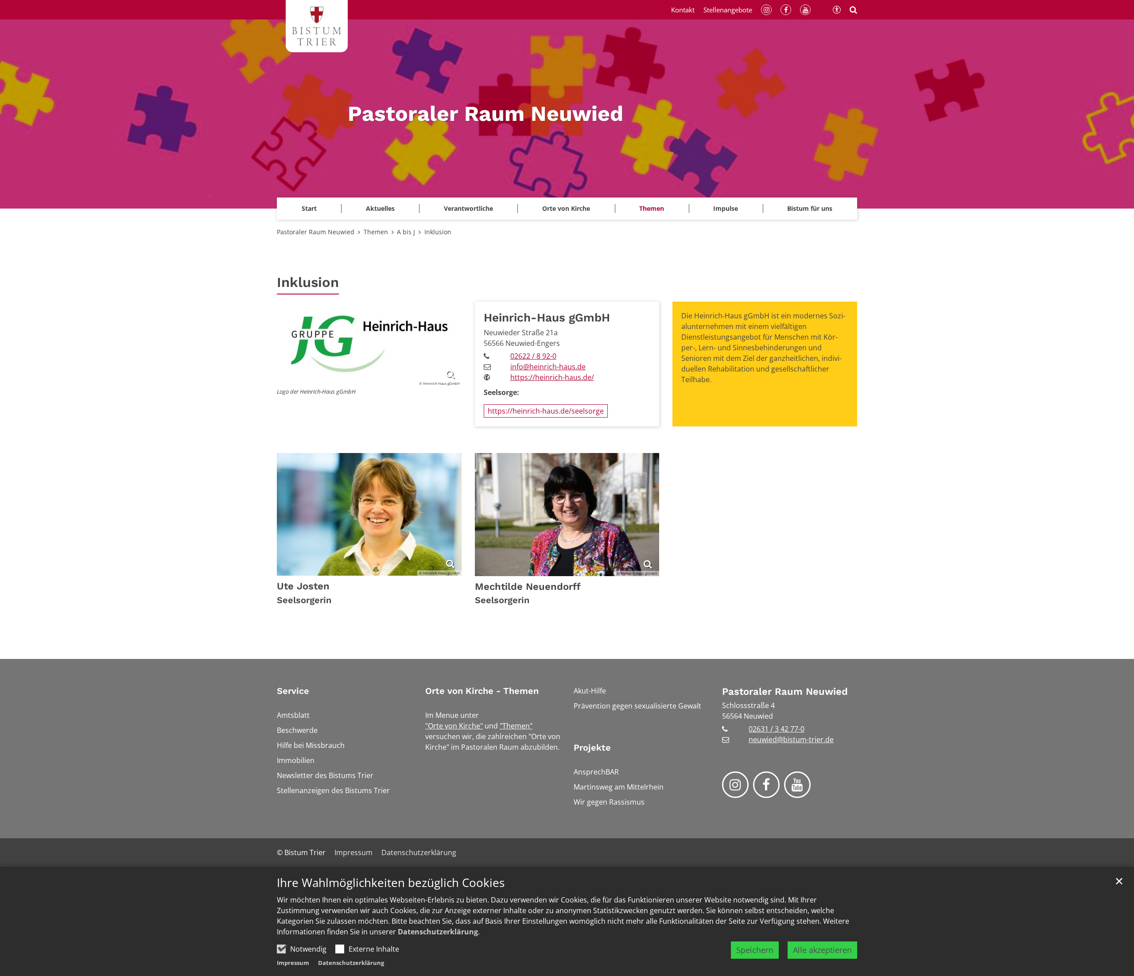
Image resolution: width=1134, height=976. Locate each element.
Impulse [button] (725, 208)
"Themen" (516, 726)
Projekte (592, 747)
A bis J (406, 232)
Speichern (754, 950)
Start (309, 208)
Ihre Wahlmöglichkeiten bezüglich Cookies (391, 882)
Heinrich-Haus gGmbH (547, 317)
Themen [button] (651, 208)
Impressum (293, 963)
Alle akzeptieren (822, 950)
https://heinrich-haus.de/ (552, 377)
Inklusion (437, 232)
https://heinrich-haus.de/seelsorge (546, 411)
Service (293, 691)
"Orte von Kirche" (454, 726)
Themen (376, 232)
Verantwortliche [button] (468, 208)
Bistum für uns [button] (809, 208)
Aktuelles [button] (380, 208)
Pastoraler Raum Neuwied (315, 232)
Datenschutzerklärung (438, 932)
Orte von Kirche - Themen (482, 691)
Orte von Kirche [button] (566, 208)
